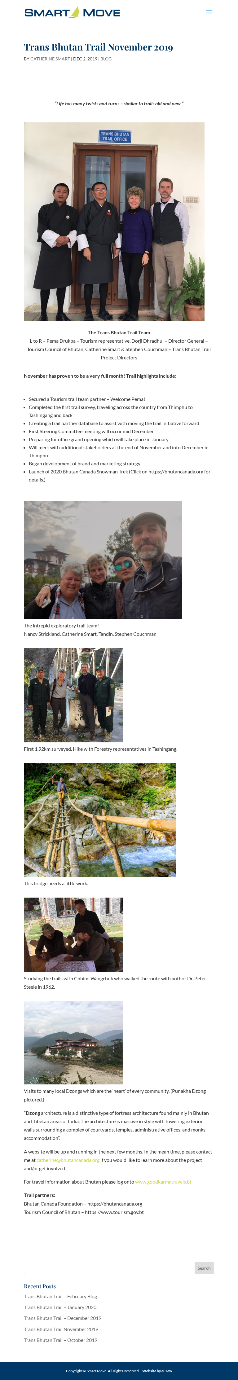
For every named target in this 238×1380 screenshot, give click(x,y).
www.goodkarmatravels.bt (163, 1181)
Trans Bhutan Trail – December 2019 (62, 1318)
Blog (106, 58)
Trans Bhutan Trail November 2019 (61, 1329)
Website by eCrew (157, 1371)
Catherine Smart (50, 58)
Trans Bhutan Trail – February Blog (60, 1296)
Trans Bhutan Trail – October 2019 (60, 1340)
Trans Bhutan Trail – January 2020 (60, 1307)
